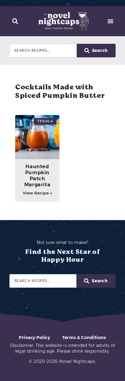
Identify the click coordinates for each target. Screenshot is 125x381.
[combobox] (43, 50)
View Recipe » (37, 193)
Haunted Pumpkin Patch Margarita (37, 175)
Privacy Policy (34, 337)
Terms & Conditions (84, 337)
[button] (15, 21)
